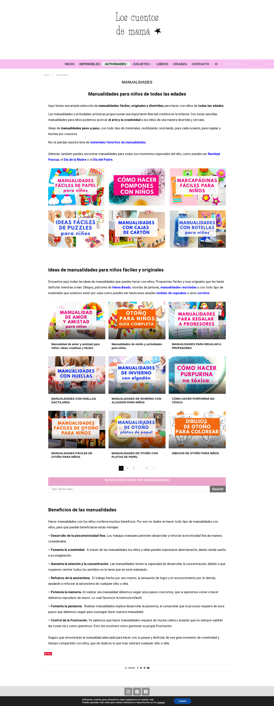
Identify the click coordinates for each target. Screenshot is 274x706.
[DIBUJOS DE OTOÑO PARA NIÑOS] (197, 429)
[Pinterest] (137, 692)
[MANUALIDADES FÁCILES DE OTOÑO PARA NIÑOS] (76, 429)
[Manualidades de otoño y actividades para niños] (137, 320)
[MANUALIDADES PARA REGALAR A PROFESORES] (197, 320)
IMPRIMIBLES (89, 64)
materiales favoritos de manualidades (118, 142)
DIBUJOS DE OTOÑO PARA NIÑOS (195, 453)
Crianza (180, 64)
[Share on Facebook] (137, 668)
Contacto (200, 64)
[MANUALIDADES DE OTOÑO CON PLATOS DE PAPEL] (137, 429)
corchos (203, 293)
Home (46, 75)
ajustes (161, 702)
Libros (162, 64)
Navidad (214, 154)
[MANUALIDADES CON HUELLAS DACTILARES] (76, 375)
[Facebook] (146, 692)
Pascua (53, 159)
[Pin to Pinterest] (145, 668)
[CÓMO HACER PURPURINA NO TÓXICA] (197, 375)
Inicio (70, 64)
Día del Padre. (103, 159)
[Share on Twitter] (141, 668)
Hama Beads (121, 287)
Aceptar (182, 701)
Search (266, 64)
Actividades (115, 64)
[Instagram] (128, 692)
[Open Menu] (216, 64)
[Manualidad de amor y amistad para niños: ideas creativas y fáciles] (76, 320)
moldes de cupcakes (171, 293)
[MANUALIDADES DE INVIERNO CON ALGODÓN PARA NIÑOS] (137, 375)
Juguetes (141, 64)
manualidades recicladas (178, 287)
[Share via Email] (148, 668)
